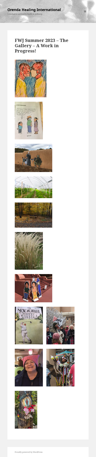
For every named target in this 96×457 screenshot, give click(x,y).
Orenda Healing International (34, 9)
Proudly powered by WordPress (28, 452)
